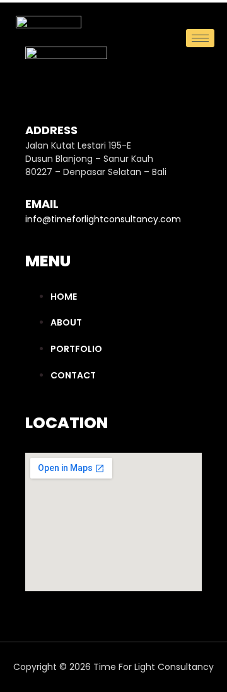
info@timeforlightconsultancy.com (103, 219)
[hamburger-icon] (200, 38)
